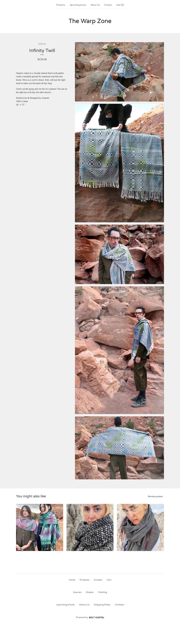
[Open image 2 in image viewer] (119, 163)
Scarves (77, 592)
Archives (119, 604)
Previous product (155, 496)
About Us (95, 5)
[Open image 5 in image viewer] (119, 447)
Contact (108, 5)
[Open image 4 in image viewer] (119, 350)
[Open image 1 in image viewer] (119, 72)
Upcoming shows (78, 5)
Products (60, 5)
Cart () (120, 5)
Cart (109, 579)
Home (72, 579)
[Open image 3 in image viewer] (119, 254)
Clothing (102, 592)
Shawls (90, 592)
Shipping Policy (102, 604)
